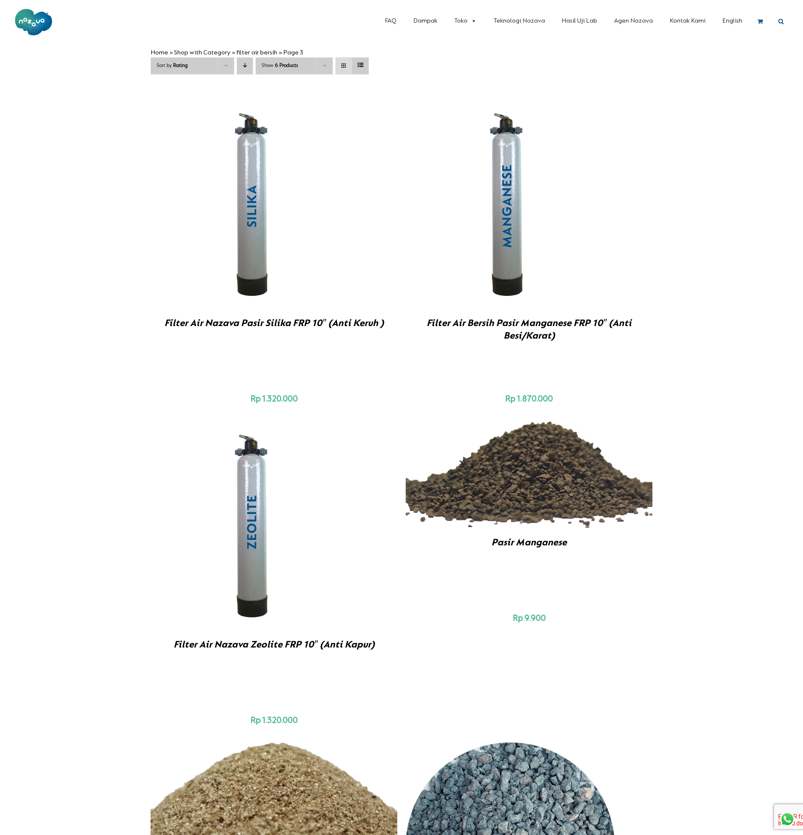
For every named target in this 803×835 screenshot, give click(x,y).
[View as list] (360, 66)
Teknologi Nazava (519, 21)
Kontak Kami (688, 21)
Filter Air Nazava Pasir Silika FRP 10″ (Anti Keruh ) (274, 324)
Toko (461, 21)
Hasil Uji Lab (579, 21)
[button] (781, 22)
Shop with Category (202, 52)
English (732, 21)
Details (284, 205)
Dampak (425, 21)
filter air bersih (256, 52)
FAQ (390, 21)
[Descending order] (245, 66)
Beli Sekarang (237, 205)
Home (159, 52)
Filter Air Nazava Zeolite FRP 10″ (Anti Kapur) (274, 645)
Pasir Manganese (529, 543)
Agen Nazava (633, 21)
